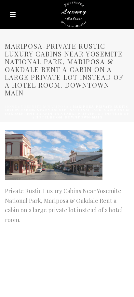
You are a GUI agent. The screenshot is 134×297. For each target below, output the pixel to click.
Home (11, 106)
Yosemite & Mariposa (45, 106)
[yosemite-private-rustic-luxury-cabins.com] (67, 14)
